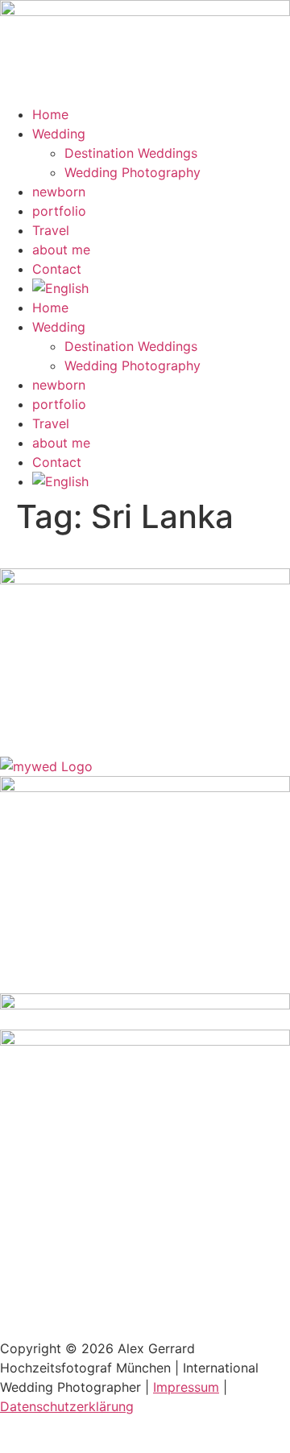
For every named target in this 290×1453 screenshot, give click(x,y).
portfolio (59, 211)
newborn (58, 192)
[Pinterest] (64, 712)
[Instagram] (20, 712)
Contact (56, 269)
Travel (50, 230)
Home (50, 114)
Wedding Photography (132, 172)
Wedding (58, 134)
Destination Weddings (130, 153)
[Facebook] (109, 712)
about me (61, 249)
